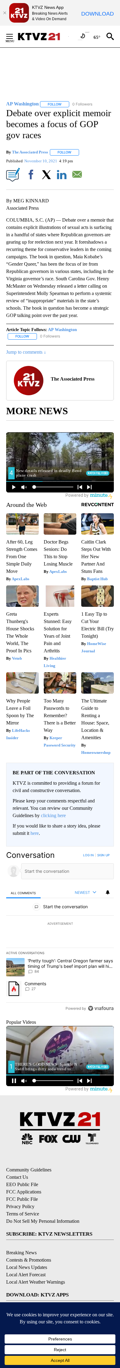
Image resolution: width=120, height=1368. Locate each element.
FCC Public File (22, 1199)
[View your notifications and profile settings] (108, 892)
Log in (88, 855)
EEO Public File (22, 1184)
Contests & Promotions (28, 1260)
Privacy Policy (20, 1206)
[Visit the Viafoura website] (101, 1008)
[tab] (23, 893)
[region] (60, 933)
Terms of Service (22, 1213)
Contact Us (17, 1177)
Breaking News (21, 1252)
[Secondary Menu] (14, 36)
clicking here (53, 815)
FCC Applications (23, 1191)
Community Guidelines (28, 1169)
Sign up (103, 855)
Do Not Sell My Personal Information (42, 1221)
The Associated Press (30, 152)
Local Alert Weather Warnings (35, 1282)
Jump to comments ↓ (26, 352)
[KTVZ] (42, 36)
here (34, 833)
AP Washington (62, 329)
